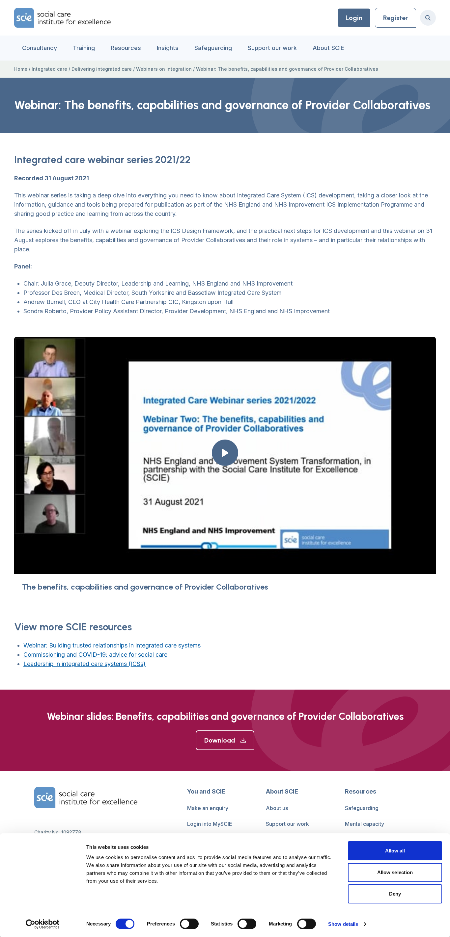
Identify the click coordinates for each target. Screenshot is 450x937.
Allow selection (395, 872)
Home (20, 69)
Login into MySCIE (209, 824)
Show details (343, 924)
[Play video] (225, 453)
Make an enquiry (207, 808)
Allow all (395, 850)
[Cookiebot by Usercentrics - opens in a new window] (42, 924)
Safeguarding (213, 47)
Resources (126, 47)
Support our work (272, 47)
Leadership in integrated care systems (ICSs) (84, 663)
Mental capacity (364, 824)
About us (277, 808)
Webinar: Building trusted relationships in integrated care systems (112, 645)
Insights (168, 47)
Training (84, 47)
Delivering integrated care (101, 69)
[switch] (189, 924)
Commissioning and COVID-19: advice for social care (95, 654)
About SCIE (328, 47)
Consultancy (39, 47)
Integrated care (49, 69)
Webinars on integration (164, 69)
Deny (395, 894)
